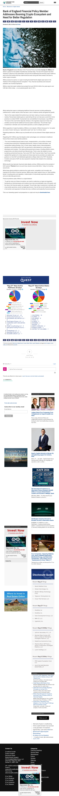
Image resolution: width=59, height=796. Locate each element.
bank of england (47, 343)
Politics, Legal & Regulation (35, 343)
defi (7, 344)
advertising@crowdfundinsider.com (15, 773)
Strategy (33, 758)
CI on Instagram (9, 782)
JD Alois (18, 24)
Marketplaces (34, 754)
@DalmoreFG (37, 731)
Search (41, 2)
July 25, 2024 (36, 738)
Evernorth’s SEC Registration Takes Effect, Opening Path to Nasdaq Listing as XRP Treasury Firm (43, 677)
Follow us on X (43, 718)
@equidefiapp (37, 733)
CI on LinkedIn (9, 780)
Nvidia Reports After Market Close (41, 683)
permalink (15, 344)
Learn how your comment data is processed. (33, 376)
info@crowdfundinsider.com (16, 765)
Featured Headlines (36, 750)
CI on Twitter (8, 776)
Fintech (33, 764)
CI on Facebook (9, 778)
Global (28, 343)
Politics (33, 756)
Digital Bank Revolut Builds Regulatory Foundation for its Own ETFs (42, 688)
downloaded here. (45, 192)
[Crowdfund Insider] (8, 2)
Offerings (33, 760)
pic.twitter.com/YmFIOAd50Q (41, 735)
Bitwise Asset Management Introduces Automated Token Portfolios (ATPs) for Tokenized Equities (42, 695)
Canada (24, 343)
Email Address (7, 409)
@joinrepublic (44, 731)
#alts (48, 729)
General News (35, 752)
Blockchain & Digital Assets (13, 6)
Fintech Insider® (10, 753)
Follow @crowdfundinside (10, 403)
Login (54, 364)
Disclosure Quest (10, 755)
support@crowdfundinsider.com (14, 769)
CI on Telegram (9, 784)
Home (4, 6)
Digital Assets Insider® (12, 757)
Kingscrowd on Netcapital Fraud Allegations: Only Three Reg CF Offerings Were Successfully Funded (43, 703)
